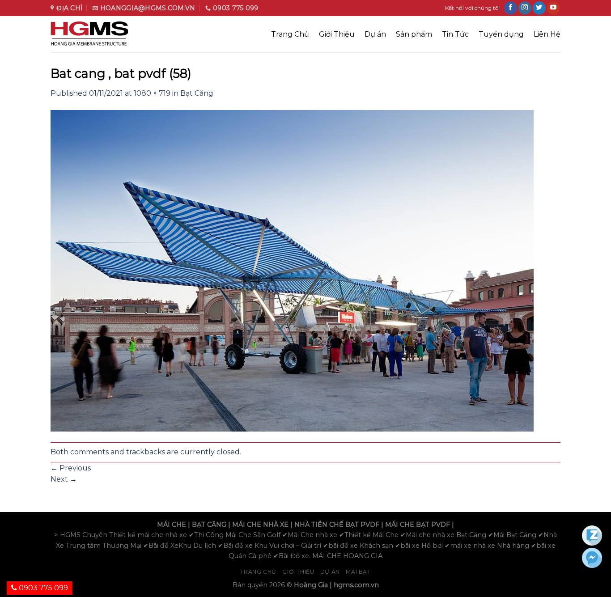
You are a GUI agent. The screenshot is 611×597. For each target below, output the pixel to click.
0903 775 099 (42, 588)
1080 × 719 (152, 93)
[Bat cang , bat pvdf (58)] (292, 270)
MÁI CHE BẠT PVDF (417, 525)
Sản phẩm (414, 34)
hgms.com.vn (356, 585)
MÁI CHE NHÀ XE (260, 525)
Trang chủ (258, 571)
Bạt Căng (196, 93)
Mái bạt (358, 571)
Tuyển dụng (501, 34)
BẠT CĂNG (209, 525)
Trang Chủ (290, 34)
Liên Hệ (547, 34)
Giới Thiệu (337, 34)
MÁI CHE (171, 525)
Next (64, 479)
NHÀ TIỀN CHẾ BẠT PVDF (336, 525)
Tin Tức (455, 34)
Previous (71, 468)
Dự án (375, 34)
